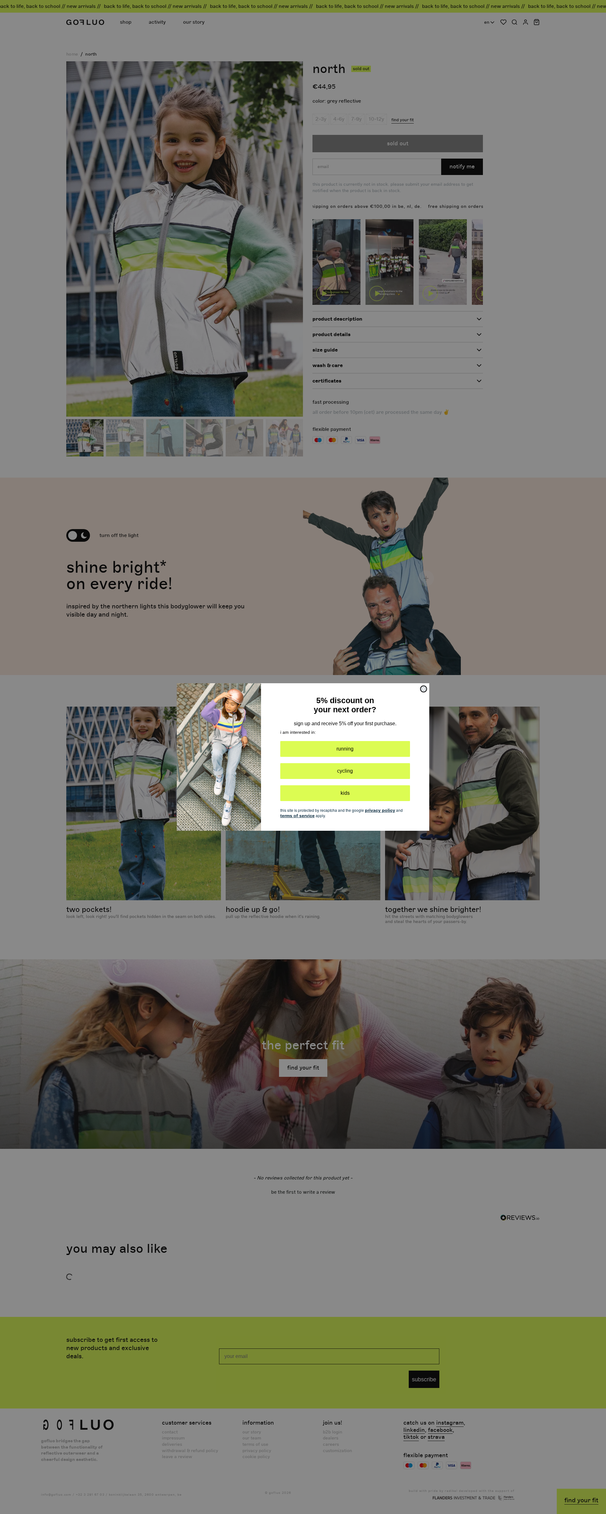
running (345, 748)
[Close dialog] (423, 689)
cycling (345, 771)
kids (345, 793)
